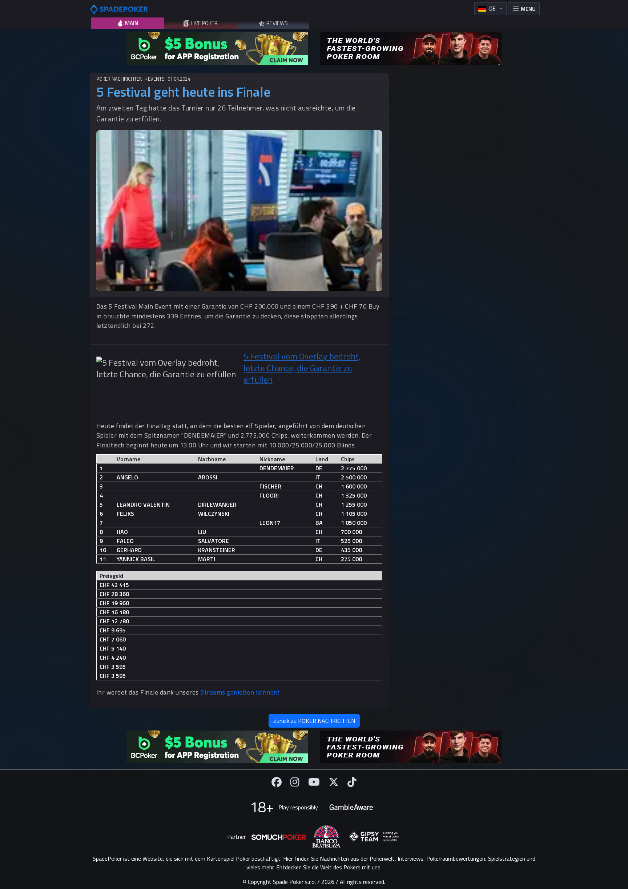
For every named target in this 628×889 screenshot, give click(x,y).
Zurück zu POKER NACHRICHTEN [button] (314, 720)
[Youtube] (314, 782)
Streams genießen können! (239, 692)
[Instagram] (294, 782)
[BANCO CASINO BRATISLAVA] (326, 836)
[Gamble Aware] (351, 807)
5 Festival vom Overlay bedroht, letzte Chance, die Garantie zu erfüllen (302, 367)
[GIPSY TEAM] (374, 836)
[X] (334, 782)
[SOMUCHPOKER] (278, 836)
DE (492, 8)
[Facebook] (276, 782)
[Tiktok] (352, 782)
